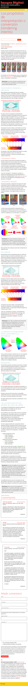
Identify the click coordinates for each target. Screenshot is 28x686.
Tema (2, 596)
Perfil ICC (13, 43)
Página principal (4, 616)
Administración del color (21, 43)
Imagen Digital (12, 2)
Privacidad (3, 683)
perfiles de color (9, 76)
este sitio (18, 676)
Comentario (3, 622)
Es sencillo (7, 547)
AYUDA (4, 522)
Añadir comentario (5, 495)
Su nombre (3, 602)
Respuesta (23, 514)
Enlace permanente (21, 501)
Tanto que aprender (7, 501)
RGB (8, 45)
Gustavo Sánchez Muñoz (6, 46)
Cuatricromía (3, 45)
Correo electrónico (5, 607)
